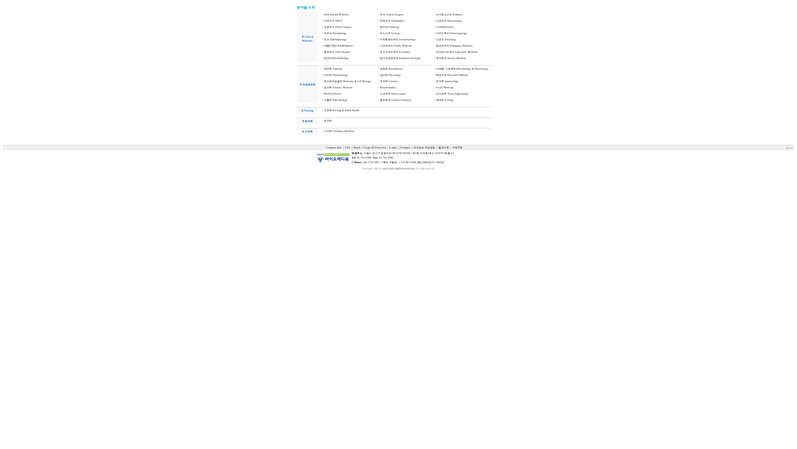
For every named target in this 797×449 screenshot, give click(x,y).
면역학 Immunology (447, 81)
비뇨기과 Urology (390, 33)
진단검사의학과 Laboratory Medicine (457, 52)
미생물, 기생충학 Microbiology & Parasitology (462, 68)
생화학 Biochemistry (391, 68)
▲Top (789, 147)
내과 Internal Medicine (336, 14)
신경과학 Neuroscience (393, 93)
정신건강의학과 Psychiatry (395, 52)
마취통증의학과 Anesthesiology (398, 39)
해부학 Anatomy (333, 68)
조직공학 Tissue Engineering (452, 93)
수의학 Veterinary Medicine (339, 131)
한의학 (328, 120)
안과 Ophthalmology (335, 39)
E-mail (392, 147)
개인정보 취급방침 (424, 147)
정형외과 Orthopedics (392, 20)
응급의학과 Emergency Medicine (454, 45)
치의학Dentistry (445, 27)
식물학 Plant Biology (335, 100)
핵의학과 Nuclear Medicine (451, 58)
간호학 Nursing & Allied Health (341, 110)
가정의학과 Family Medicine (396, 45)
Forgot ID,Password (375, 147)
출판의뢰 (444, 147)
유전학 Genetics (389, 81)
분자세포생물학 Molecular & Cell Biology (347, 81)
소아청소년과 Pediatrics (449, 14)
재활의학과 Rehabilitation (338, 45)
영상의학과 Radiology (336, 58)
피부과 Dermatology (335, 33)
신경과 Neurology (446, 39)
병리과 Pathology (390, 27)
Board (357, 147)
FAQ (347, 147)
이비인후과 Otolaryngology (451, 33)
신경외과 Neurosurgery (449, 20)
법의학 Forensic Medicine (338, 87)
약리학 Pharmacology (336, 75)
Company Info (334, 147)
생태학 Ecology (445, 100)
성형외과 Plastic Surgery (338, 27)
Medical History (333, 93)
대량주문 (457, 147)
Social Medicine (445, 87)
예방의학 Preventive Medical (452, 75)
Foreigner (405, 147)
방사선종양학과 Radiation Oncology (400, 58)
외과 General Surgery (392, 14)
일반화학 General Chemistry (395, 100)
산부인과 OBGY (333, 20)
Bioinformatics (388, 87)
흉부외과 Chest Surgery (337, 52)
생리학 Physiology (390, 75)
